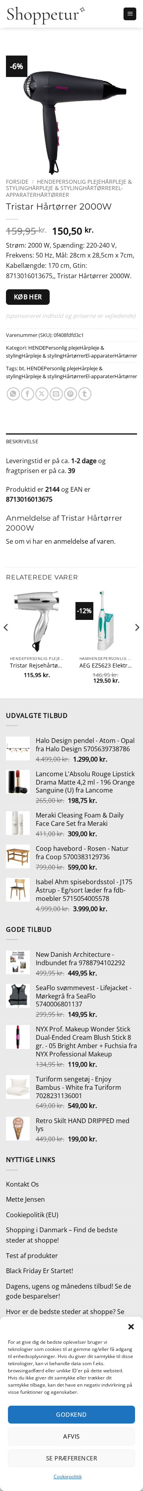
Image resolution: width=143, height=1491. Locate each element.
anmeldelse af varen (84, 541)
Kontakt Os (22, 1184)
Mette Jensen (25, 1199)
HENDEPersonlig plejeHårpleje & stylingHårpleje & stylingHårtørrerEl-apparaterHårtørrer (69, 188)
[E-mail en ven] (56, 393)
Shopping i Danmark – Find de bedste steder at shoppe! (62, 1235)
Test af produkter (32, 1255)
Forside (17, 181)
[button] (131, 1327)
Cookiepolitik (68, 1476)
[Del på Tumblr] (84, 393)
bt (21, 368)
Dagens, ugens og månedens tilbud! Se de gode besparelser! (68, 1291)
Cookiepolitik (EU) (32, 1214)
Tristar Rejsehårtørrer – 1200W (37, 665)
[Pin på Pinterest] (70, 393)
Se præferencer (71, 1458)
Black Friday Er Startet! (39, 1270)
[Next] (136, 643)
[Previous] (6, 643)
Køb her (28, 296)
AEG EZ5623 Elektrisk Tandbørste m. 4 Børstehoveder (106, 665)
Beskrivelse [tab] (22, 441)
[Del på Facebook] (27, 393)
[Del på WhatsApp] (13, 393)
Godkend (71, 1414)
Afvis (71, 1436)
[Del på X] (41, 393)
